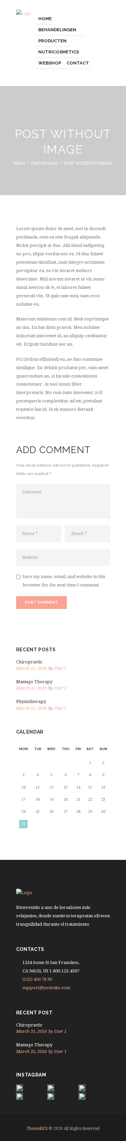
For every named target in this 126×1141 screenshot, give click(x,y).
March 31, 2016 (31, 668)
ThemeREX (37, 1128)
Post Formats (44, 163)
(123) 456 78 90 (37, 979)
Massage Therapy (34, 681)
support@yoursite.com (46, 987)
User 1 (60, 668)
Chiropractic (29, 661)
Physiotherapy (31, 701)
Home (19, 163)
